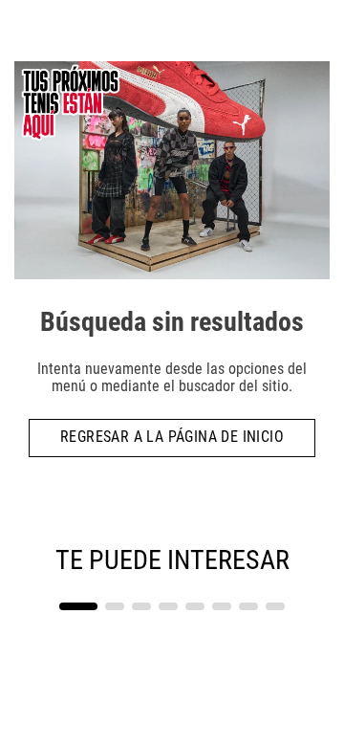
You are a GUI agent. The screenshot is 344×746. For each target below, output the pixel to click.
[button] (78, 606)
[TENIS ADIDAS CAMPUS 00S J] (93, 593)
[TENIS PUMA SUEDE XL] (251, 593)
